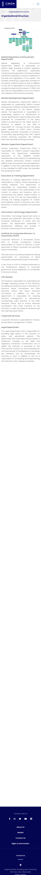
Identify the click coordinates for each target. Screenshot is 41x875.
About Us (20, 827)
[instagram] (14, 819)
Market (20, 832)
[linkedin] (31, 819)
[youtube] (25, 819)
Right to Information (20, 843)
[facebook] (9, 819)
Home (3, 12)
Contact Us (20, 838)
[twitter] (20, 819)
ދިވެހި (32, 4)
